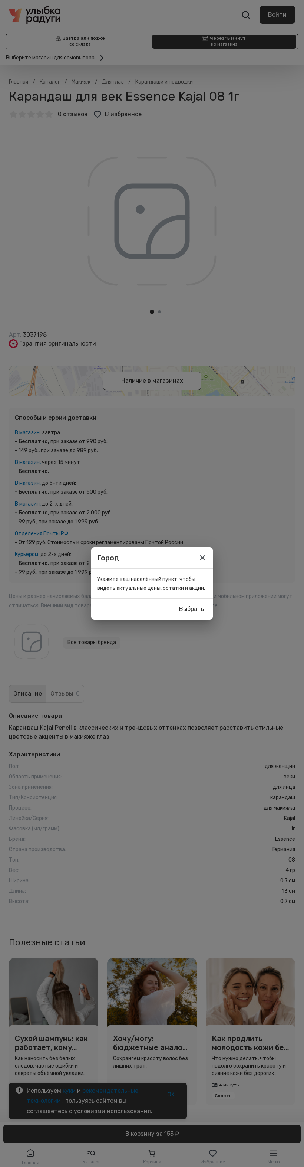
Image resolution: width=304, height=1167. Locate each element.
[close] (202, 557)
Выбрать (191, 608)
